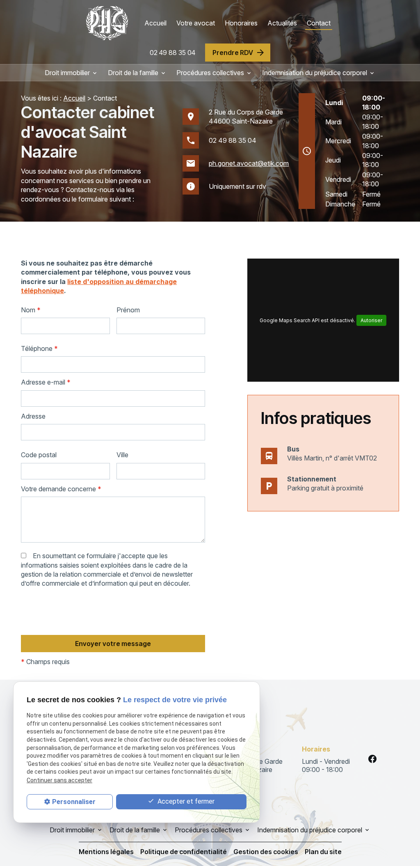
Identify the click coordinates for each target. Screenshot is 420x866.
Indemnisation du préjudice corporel (314, 73)
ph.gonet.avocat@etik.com (249, 163)
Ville (122, 455)
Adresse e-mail (46, 382)
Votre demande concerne (61, 489)
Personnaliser (74, 802)
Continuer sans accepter (59, 780)
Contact (319, 23)
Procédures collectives (210, 73)
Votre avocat (195, 23)
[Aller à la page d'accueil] (107, 23)
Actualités (282, 23)
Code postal (39, 455)
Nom (31, 310)
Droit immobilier (67, 73)
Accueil (155, 23)
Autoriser (371, 320)
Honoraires (241, 23)
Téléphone (39, 348)
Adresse (33, 416)
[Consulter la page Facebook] (372, 759)
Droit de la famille (133, 73)
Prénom (128, 310)
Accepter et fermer (185, 801)
